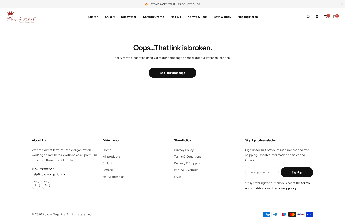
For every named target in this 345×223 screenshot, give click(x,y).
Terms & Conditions (187, 156)
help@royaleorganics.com (50, 174)
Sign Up (297, 172)
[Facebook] (36, 185)
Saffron (108, 170)
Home (107, 150)
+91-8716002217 (43, 169)
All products (111, 156)
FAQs (177, 177)
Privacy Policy (184, 150)
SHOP (196, 4)
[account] (317, 16)
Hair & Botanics (113, 177)
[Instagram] (46, 185)
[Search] (308, 16)
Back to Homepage (172, 73)
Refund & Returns (186, 170)
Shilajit (107, 163)
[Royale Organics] (21, 16)
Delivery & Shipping (187, 163)
